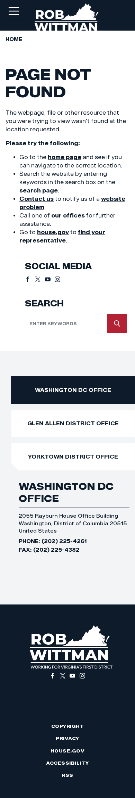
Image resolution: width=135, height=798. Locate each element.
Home (14, 39)
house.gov (53, 232)
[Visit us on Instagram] (57, 279)
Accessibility (67, 763)
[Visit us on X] (40, 279)
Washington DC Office (73, 390)
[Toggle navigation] (14, 11)
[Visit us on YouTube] (50, 279)
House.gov (68, 751)
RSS (67, 775)
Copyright (67, 726)
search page (38, 190)
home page (64, 157)
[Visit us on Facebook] (30, 279)
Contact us (36, 199)
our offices (68, 215)
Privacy (67, 738)
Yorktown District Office (73, 456)
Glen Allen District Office (73, 423)
